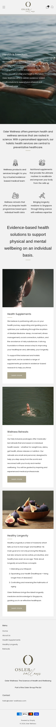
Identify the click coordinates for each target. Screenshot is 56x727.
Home (5, 631)
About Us (6, 635)
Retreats (6, 649)
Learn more (16, 375)
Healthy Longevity (10, 644)
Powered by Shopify (28, 720)
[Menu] (3, 7)
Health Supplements (11, 640)
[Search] (52, 7)
